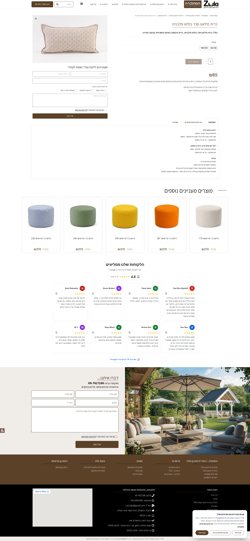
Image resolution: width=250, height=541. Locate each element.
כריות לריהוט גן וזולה (176, 16)
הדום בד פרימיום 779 (209, 238)
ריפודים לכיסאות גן (210, 477)
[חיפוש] (57, 4)
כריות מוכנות (162, 16)
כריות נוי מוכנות (174, 467)
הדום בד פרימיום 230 (83, 238)
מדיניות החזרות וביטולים (208, 528)
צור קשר (214, 513)
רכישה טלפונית (85, 90)
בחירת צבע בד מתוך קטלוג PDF (205, 502)
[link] (211, 4)
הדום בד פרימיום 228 (41, 238)
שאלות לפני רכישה (67, 90)
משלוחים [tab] (212, 122)
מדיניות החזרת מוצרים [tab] (193, 122)
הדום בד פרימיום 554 (125, 238)
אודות (215, 498)
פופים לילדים (137, 474)
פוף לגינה (138, 470)
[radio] (213, 48)
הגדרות (238, 533)
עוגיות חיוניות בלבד (220, 533)
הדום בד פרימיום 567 (167, 238)
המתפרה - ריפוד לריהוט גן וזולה (197, 16)
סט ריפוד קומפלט (210, 474)
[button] (36, 19)
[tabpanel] (125, 152)
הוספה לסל (193, 61)
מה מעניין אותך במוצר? (100, 86)
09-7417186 (96, 383)
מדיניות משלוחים (211, 524)
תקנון (215, 517)
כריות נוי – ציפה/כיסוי (172, 474)
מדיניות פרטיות (211, 520)
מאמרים (214, 506)
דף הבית (214, 495)
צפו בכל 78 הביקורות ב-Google (123, 359)
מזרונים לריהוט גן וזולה (209, 467)
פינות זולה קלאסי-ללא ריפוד (94, 467)
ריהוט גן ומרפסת (61, 467)
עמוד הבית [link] (213, 16)
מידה (214, 42)
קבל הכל (201, 533)
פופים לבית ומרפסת (134, 467)
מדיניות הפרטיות (81, 110)
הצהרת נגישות (212, 509)
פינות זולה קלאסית (98, 470)
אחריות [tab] (175, 122)
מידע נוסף (100, 90)
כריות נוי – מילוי (174, 470)
